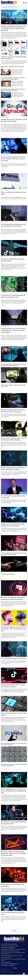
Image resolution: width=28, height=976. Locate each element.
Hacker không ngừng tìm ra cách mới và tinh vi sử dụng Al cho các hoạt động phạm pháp (13, 791)
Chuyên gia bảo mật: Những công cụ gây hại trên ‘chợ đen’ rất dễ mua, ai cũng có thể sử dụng (13, 158)
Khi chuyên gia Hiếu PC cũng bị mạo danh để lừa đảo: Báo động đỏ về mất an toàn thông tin (13, 365)
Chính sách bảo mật (5, 970)
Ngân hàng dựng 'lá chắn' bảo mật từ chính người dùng (12, 67)
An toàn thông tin (12, 7)
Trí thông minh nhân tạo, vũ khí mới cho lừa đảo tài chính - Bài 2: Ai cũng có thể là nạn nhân (14, 628)
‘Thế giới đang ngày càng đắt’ (7, 574)
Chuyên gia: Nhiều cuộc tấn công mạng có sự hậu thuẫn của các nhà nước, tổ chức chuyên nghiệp (13, 330)
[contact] (12, 968)
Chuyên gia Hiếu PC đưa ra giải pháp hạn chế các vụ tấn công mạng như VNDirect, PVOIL (14, 554)
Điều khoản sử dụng (5, 969)
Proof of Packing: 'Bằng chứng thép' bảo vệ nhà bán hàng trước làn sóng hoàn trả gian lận (13, 78)
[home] (14, 939)
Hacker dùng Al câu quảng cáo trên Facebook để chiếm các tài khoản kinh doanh (13, 744)
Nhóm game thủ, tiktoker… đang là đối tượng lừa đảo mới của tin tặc (13, 386)
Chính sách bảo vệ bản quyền (7, 972)
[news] (14, 16)
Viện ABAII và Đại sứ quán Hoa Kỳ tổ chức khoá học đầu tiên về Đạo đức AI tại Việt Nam (13, 90)
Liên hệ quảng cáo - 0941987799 (8, 965)
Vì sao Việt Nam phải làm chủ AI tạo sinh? (13, 658)
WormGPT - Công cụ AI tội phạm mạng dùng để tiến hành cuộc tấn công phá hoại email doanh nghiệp (13, 853)
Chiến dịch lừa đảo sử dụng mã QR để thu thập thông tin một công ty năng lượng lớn (14, 765)
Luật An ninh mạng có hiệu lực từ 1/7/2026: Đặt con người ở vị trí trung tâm (13, 28)
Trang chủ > (4, 7)
